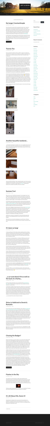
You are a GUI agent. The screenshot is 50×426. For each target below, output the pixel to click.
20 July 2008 (7, 397)
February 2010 (35, 50)
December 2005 (36, 90)
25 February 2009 (8, 280)
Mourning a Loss (36, 29)
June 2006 (35, 82)
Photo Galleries (20, 14)
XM (10, 283)
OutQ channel (16, 309)
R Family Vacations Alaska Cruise (11, 203)
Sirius (7, 283)
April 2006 (35, 85)
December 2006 (36, 73)
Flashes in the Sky (12, 374)
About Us (7, 14)
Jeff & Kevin (25, 5)
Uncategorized (35, 104)
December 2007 (36, 65)
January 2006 (35, 88)
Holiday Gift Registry (13, 14)
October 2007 (35, 67)
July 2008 (35, 59)
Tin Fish (22, 183)
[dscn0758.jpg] (18, 386)
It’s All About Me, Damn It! (16, 396)
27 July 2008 (7, 376)
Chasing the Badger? (13, 336)
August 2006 (35, 79)
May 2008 (35, 62)
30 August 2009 (8, 142)
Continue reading (9, 41)
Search (34, 20)
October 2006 (35, 76)
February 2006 (35, 87)
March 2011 (35, 48)
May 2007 (35, 70)
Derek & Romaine (26, 282)
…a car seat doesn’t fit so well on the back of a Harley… (17, 278)
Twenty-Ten (10, 49)
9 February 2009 (8, 306)
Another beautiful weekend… (16, 141)
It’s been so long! (12, 228)
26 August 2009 (8, 229)
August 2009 (35, 53)
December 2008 (36, 56)
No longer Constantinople (15, 23)
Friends (34, 98)
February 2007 (35, 71)
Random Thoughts (36, 101)
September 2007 (36, 68)
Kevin (13, 50)
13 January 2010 (8, 50)
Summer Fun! (11, 191)
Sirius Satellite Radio (10, 309)
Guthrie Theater (27, 207)
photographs (26, 33)
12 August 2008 (8, 337)
